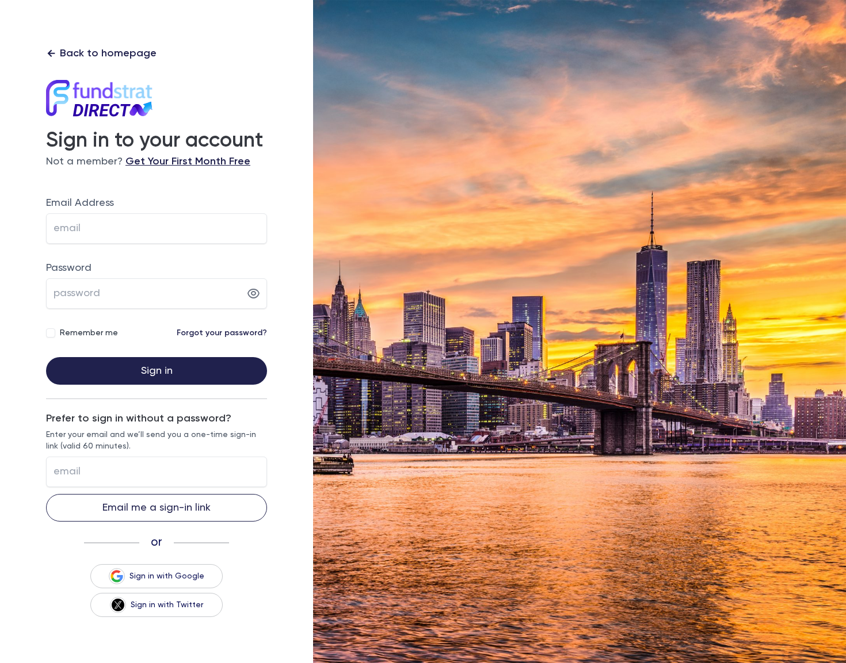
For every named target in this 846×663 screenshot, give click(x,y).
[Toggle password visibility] (253, 294)
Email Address (80, 203)
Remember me (89, 333)
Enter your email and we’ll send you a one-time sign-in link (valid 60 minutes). (151, 440)
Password (69, 268)
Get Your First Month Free (187, 161)
